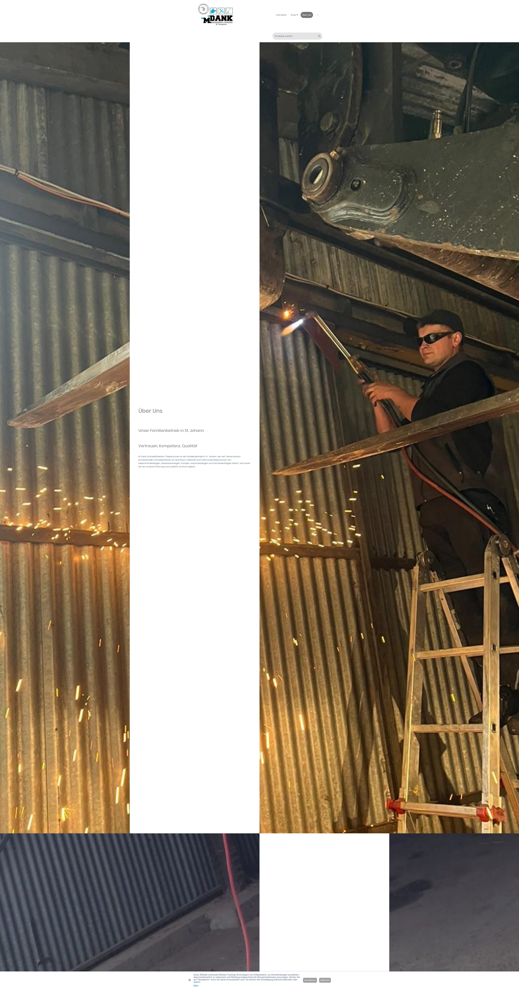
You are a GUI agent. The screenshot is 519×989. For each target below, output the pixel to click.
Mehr (196, 985)
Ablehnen (325, 980)
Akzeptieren (310, 980)
